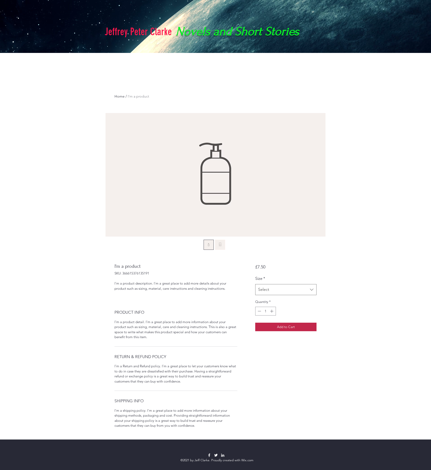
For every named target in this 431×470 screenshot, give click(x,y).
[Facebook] (209, 455)
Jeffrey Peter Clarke (138, 32)
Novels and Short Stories (237, 31)
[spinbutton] (265, 311)
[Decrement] (259, 311)
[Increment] (272, 311)
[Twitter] (216, 455)
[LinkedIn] (222, 455)
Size (260, 278)
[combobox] (286, 289)
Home (119, 96)
